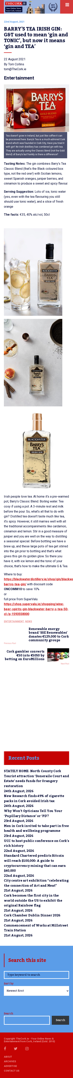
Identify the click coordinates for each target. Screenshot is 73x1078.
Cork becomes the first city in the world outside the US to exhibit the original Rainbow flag (33, 900)
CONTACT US (11, 1070)
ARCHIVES (10, 1061)
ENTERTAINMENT (14, 621)
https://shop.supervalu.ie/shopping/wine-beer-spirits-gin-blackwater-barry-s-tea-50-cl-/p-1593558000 (36, 609)
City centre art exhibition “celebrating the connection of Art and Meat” (36, 883)
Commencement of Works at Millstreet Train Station (36, 928)
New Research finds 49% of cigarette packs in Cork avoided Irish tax (34, 798)
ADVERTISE (10, 1066)
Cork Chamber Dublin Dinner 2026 (32, 915)
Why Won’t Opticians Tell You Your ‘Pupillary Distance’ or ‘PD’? (33, 813)
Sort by (8, 984)
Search (8, 1013)
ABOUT (8, 1056)
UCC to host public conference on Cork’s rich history (36, 843)
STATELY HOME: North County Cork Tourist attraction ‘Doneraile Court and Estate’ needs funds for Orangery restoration (36, 778)
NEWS (28, 621)
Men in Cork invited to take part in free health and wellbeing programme (36, 828)
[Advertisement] (36, 707)
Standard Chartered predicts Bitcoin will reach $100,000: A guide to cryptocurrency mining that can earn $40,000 (35, 863)
